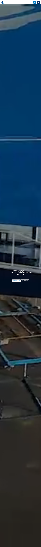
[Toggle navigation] (38, 2)
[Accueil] (2, 2)
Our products (17, 280)
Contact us (26, 280)
